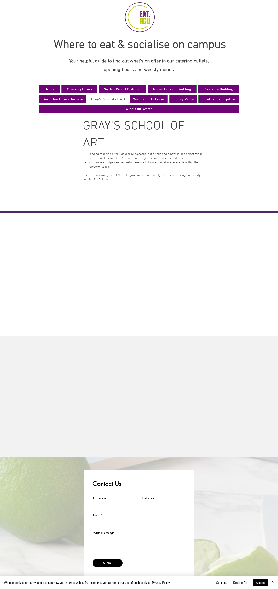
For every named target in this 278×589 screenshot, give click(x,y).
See (86, 175)
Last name (148, 498)
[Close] (273, 582)
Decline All (240, 582)
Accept (260, 582)
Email (96, 515)
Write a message (103, 532)
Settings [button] (221, 582)
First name (99, 498)
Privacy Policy (161, 582)
